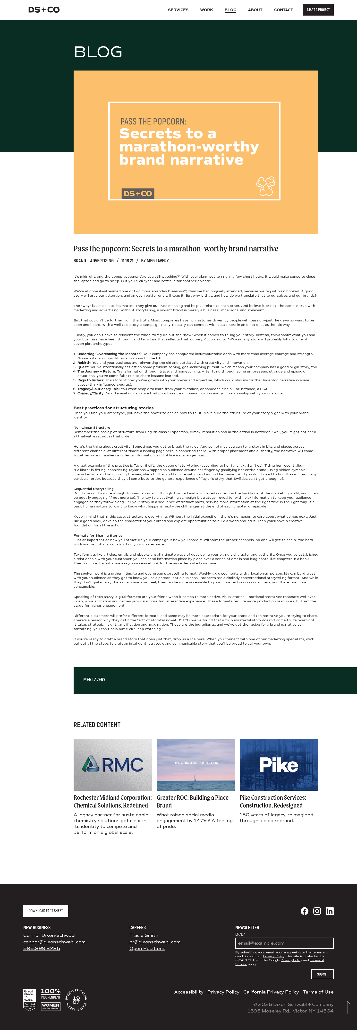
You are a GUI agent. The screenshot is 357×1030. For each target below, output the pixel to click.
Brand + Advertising (94, 261)
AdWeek (234, 339)
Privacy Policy (273, 956)
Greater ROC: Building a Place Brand (193, 801)
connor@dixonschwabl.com (54, 942)
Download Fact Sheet (46, 910)
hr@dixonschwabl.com (154, 942)
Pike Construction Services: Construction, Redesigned (273, 801)
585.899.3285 (41, 948)
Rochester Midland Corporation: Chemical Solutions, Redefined (113, 801)
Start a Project (318, 10)
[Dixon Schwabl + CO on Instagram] (317, 911)
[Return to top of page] (347, 1007)
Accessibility (189, 992)
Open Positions (147, 948)
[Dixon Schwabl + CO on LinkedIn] (330, 911)
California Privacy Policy (271, 992)
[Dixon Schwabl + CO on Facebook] (304, 911)
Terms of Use (318, 992)
